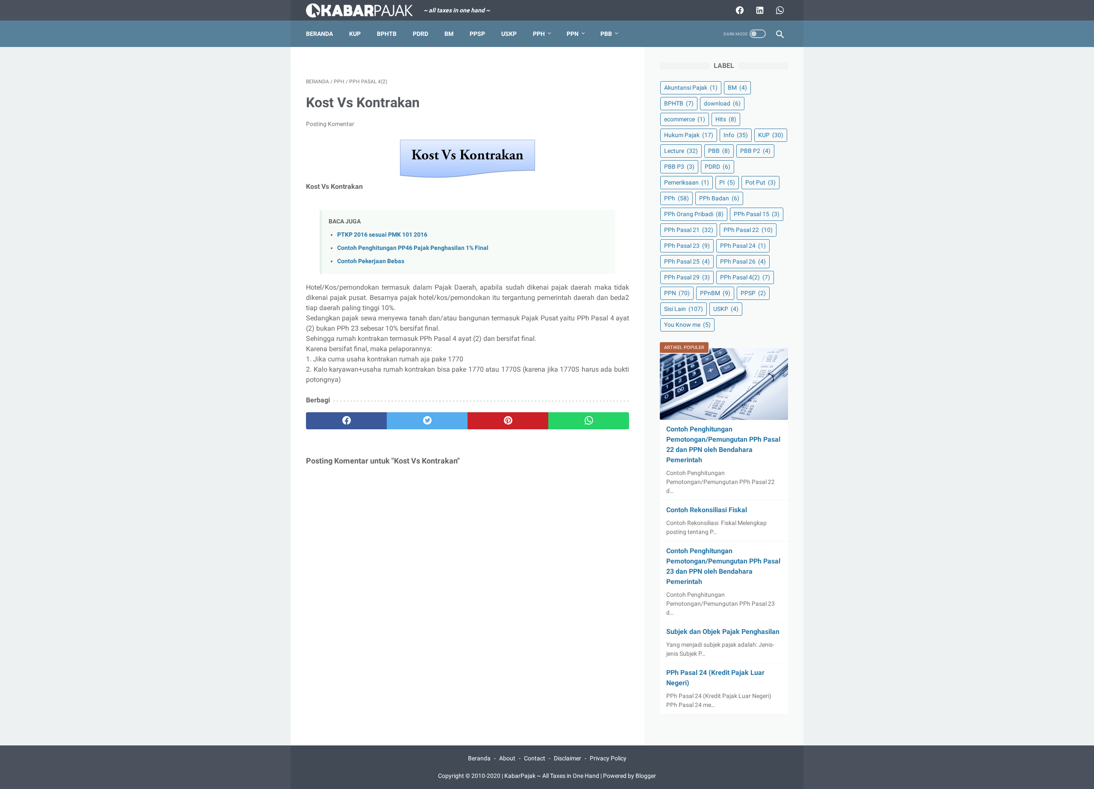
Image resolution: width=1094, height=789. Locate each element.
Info (735, 135)
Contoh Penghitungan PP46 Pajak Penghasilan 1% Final (412, 248)
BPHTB (387, 33)
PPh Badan (719, 198)
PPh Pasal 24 (743, 245)
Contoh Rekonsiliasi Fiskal (706, 510)
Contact (534, 758)
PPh (539, 33)
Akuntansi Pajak (691, 87)
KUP (355, 33)
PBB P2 (755, 150)
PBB (606, 33)
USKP (509, 33)
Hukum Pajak (688, 135)
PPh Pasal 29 (687, 277)
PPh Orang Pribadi (693, 214)
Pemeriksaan (686, 182)
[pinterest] (508, 420)
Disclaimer (567, 758)
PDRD (420, 33)
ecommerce (684, 119)
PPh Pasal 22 (748, 229)
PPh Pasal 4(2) (745, 277)
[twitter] (427, 420)
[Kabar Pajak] (364, 10)
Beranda (319, 33)
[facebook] (346, 420)
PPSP (477, 33)
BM (448, 33)
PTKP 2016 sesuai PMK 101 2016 (382, 234)
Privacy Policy (608, 758)
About (507, 758)
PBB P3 (679, 166)
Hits (725, 119)
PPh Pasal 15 (756, 214)
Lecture (681, 150)
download (722, 103)
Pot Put (760, 182)
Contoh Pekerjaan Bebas (370, 261)
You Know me (687, 324)
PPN (573, 33)
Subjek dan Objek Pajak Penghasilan (722, 632)
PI (727, 182)
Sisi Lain (683, 308)
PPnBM (715, 293)
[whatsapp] (588, 420)
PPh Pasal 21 (688, 229)
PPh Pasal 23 (687, 245)
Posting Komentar (330, 123)
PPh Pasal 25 (687, 261)
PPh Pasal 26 (743, 261)
